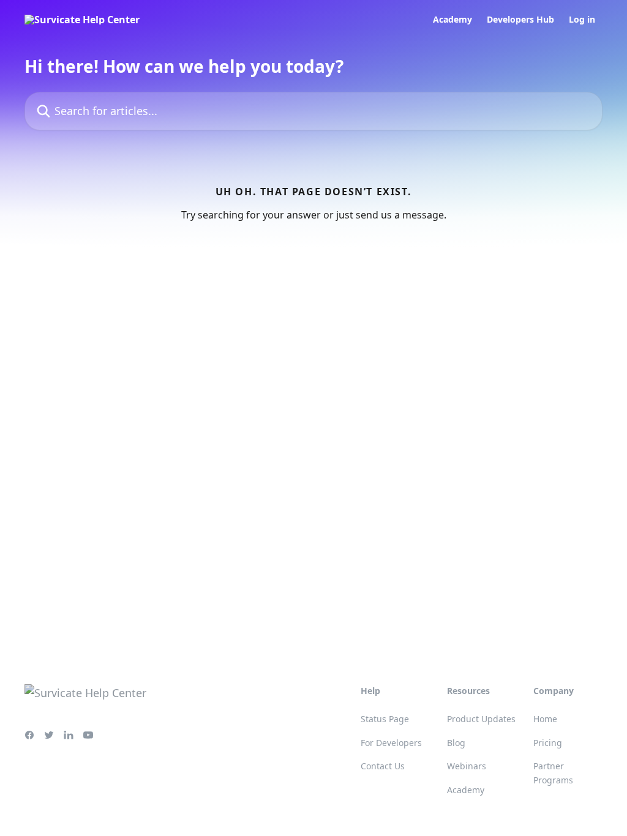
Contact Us (383, 766)
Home (545, 719)
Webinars (466, 766)
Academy (452, 19)
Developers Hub (520, 19)
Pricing (547, 742)
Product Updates (481, 719)
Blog (456, 742)
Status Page (385, 719)
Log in (582, 19)
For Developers (391, 742)
